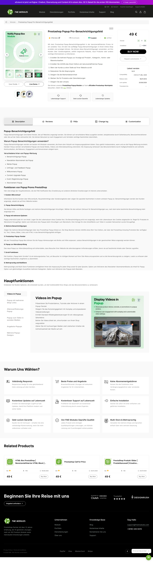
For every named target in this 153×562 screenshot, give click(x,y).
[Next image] (41, 55)
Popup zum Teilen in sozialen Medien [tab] (15, 319)
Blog (112, 12)
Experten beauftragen (126, 7)
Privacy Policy (8, 550)
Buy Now (133, 51)
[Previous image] (7, 55)
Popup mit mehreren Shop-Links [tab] (15, 301)
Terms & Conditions (20, 550)
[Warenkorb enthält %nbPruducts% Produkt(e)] (145, 12)
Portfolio (71, 12)
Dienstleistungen (56, 12)
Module (42, 12)
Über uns (58, 535)
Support (102, 12)
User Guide (13, 84)
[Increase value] (145, 41)
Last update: (123, 82)
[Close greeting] (149, 551)
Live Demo (33, 84)
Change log (103, 121)
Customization (135, 121)
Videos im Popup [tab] (14, 294)
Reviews (49, 121)
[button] (136, 12)
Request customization (131, 59)
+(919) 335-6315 (134, 529)
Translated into (124, 86)
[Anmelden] (140, 12)
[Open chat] (148, 557)
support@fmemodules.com (138, 525)
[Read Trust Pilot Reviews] (92, 38)
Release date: (124, 78)
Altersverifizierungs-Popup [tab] (15, 310)
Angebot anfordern (13, 503)
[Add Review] (59, 38)
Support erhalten (140, 7)
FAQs (75, 121)
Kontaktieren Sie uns (98, 532)
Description (20, 121)
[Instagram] (127, 551)
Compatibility (123, 74)
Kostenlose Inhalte (87, 12)
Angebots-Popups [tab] (14, 326)
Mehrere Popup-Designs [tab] (13, 334)
